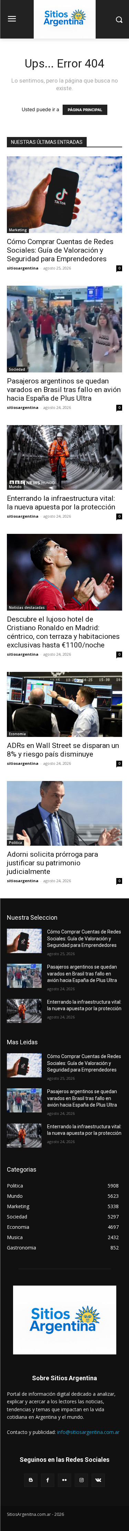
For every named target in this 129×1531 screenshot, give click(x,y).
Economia (17, 733)
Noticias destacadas (27, 607)
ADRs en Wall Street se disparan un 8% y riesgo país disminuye (63, 749)
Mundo (15, 486)
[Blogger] (30, 1480)
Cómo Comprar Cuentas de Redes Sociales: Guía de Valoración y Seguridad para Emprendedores (60, 250)
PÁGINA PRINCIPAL (85, 109)
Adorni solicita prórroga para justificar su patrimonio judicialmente (52, 863)
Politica (15, 842)
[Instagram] (81, 1480)
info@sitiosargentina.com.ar (88, 1432)
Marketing (18, 230)
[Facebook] (47, 1480)
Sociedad (17, 369)
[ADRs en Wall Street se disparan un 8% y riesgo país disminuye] (64, 704)
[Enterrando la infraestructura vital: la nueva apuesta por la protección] (64, 457)
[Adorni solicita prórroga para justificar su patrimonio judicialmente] (64, 813)
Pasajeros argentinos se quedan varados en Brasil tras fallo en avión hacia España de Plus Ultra (64, 389)
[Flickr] (64, 1480)
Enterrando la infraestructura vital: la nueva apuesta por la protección (61, 502)
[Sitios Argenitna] (64, 1320)
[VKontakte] (98, 1480)
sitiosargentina (23, 268)
